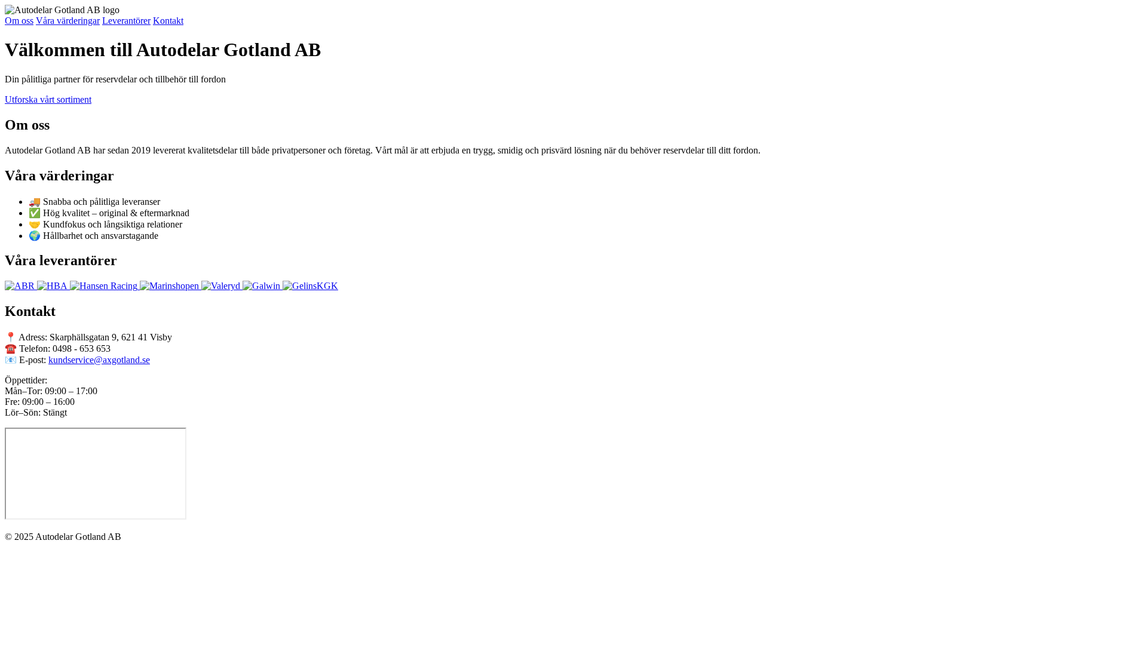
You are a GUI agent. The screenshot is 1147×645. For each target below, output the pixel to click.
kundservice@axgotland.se (99, 360)
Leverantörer (126, 21)
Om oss (19, 21)
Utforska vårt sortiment (48, 99)
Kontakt (168, 21)
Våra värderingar (68, 21)
